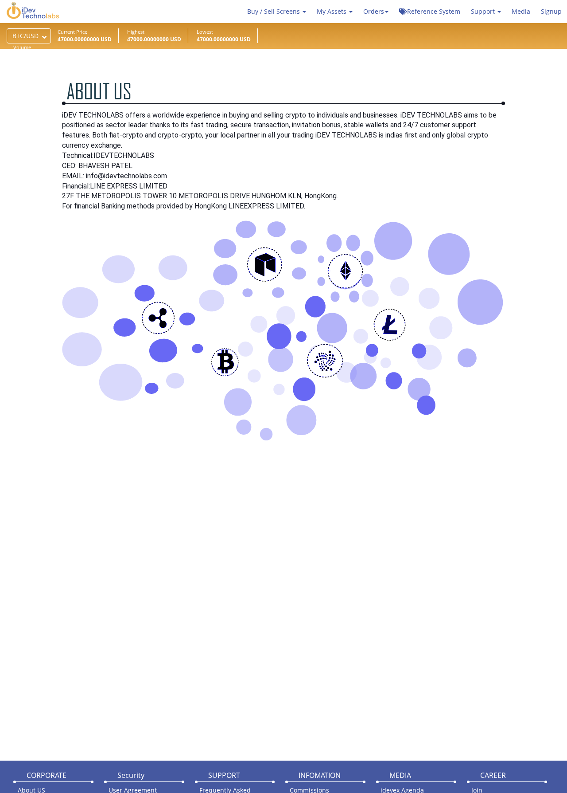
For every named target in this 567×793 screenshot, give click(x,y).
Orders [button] (373, 11)
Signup (551, 11)
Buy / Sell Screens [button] (274, 11)
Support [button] (484, 11)
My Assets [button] (332, 11)
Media (521, 11)
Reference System (433, 11)
